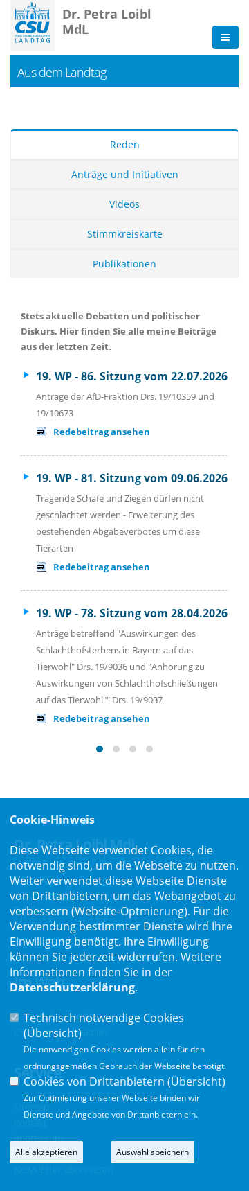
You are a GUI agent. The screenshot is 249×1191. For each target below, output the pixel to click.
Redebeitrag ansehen (101, 431)
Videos (124, 204)
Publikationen (124, 263)
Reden (125, 144)
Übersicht (52, 1033)
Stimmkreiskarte (125, 233)
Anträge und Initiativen (124, 174)
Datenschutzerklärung (72, 987)
